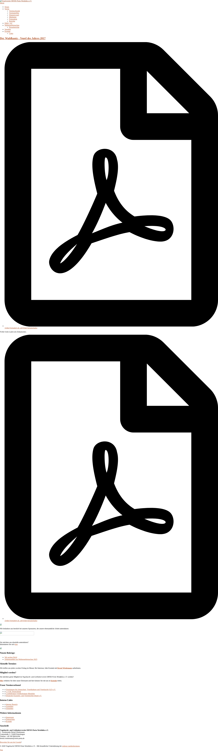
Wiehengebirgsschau (12, 25)
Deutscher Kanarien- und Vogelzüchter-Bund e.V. (24, 696)
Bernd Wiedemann (64, 668)
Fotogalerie (13, 19)
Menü (2, 3)
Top (1, 750)
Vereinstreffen (14, 13)
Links (11, 33)
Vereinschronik (14, 11)
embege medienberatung (71, 746)
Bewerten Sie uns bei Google (10, 742)
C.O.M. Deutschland (13, 692)
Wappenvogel (14, 15)
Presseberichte (14, 27)
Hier (1, 681)
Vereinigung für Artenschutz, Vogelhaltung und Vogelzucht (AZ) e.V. (31, 690)
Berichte (12, 21)
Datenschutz (10, 719)
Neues (7, 7)
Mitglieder (12, 17)
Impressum (10, 717)
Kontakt (7, 31)
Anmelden (9, 706)
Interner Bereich (11, 704)
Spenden (8, 29)
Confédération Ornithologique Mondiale (20, 694)
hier (16, 644)
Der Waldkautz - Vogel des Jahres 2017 (23, 38)
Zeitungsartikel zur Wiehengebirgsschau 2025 (21, 659)
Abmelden (9, 708)
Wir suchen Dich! (11, 657)
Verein (7, 9)
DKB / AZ (8, 23)
